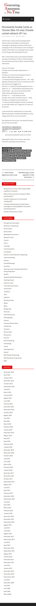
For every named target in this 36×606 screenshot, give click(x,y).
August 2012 (8, 554)
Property (7, 329)
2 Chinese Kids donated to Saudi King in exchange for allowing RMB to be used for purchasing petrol (17, 206)
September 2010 (9, 577)
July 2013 (7, 542)
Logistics (7, 297)
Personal (7, 312)
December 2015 (9, 516)
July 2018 (7, 459)
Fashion (6, 260)
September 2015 (9, 522)
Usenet (6, 352)
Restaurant (7, 335)
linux (5, 294)
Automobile (8, 232)
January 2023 (8, 378)
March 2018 (7, 464)
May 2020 (7, 421)
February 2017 (8, 493)
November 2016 (9, 496)
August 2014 (8, 534)
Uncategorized (8, 349)
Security (6, 338)
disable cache (7, 153)
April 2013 (7, 545)
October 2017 (8, 479)
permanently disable (9, 160)
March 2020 (7, 424)
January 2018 (8, 470)
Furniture (7, 266)
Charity (6, 240)
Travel (6, 346)
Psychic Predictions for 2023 (13, 212)
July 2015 (7, 528)
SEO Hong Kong (9, 340)
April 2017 (7, 490)
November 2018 (9, 453)
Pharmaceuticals (9, 315)
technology (17, 148)
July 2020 (7, 418)
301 (10, 150)
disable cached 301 (18, 153)
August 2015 (8, 525)
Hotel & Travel (8, 283)
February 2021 (8, 404)
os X (14, 158)
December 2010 (9, 571)
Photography (8, 317)
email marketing (9, 257)
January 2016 (8, 513)
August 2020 (8, 415)
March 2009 (7, 594)
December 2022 (9, 381)
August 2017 (8, 484)
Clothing (7, 246)
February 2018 (8, 467)
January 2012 (8, 557)
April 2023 (7, 375)
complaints (7, 252)
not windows (7, 158)
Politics (6, 320)
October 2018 (8, 456)
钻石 (5, 361)
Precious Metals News (11, 323)
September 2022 (9, 386)
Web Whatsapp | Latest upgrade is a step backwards (26, 175)
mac (13, 155)
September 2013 (9, 539)
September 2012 (9, 551)
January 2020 (8, 430)
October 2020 (8, 412)
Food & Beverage (9, 263)
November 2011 (9, 562)
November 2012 (9, 548)
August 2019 (8, 435)
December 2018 (9, 450)
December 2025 (9, 372)
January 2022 (8, 395)
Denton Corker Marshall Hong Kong (15, 255)
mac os (19, 155)
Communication (9, 249)
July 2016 (7, 502)
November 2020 (9, 409)
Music (5, 306)
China (5, 243)
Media (6, 303)
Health (6, 274)
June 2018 (7, 461)
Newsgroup (7, 309)
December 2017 (9, 473)
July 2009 (7, 585)
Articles (7, 19)
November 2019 (9, 433)
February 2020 (8, 427)
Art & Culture (8, 229)
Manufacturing (8, 300)
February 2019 (8, 444)
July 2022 (7, 389)
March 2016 (7, 508)
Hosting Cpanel (9, 280)
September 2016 (9, 499)
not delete (26, 155)
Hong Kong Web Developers (13, 277)
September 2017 (9, 482)
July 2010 (7, 580)
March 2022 (7, 392)
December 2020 (9, 407)
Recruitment (8, 332)
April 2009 (7, 591)
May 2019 (7, 438)
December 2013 (9, 536)
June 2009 (7, 588)
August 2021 (8, 398)
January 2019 (8, 447)
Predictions (7, 326)
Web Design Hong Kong (11, 355)
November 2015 (9, 519)
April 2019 (7, 441)
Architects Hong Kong (11, 226)
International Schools (11, 286)
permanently (21, 158)
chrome (28, 150)
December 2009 (9, 583)
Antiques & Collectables (11, 223)
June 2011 (7, 565)
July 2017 (7, 487)
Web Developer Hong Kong (12, 358)
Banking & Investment (11, 234)
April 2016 (7, 505)
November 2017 (9, 476)
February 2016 (8, 510)
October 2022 (8, 384)
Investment (8, 289)
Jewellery (7, 292)
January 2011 (8, 568)
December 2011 (9, 559)
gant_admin (21, 36)
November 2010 (9, 574)
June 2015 (7, 531)
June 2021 (7, 401)
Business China (9, 237)
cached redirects (19, 150)
